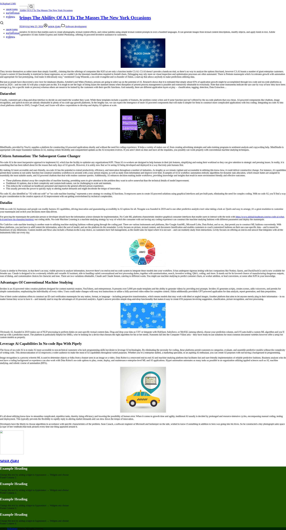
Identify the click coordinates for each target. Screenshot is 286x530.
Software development (76, 26)
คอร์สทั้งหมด (13, 13)
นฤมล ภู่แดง (54, 26)
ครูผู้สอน (10, 16)
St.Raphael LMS (8, 3)
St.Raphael (12, 528)
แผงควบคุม (12, 9)
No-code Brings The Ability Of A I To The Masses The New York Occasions (36, 10)
